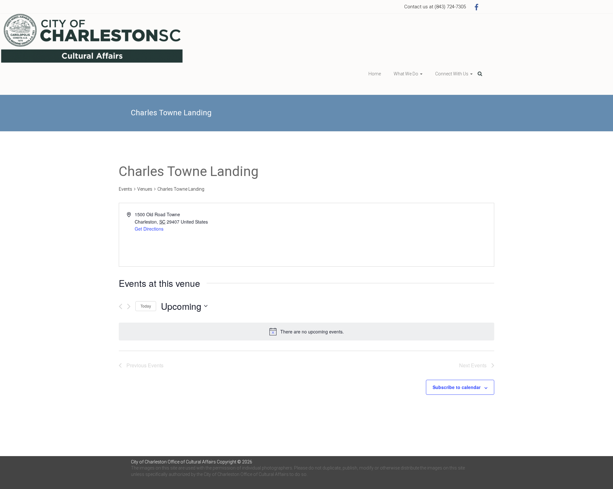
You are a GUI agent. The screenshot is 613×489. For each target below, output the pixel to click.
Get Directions (149, 228)
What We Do (406, 73)
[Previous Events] (120, 306)
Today (145, 306)
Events (125, 189)
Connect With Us (451, 73)
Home (374, 73)
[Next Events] (129, 306)
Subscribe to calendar (457, 387)
